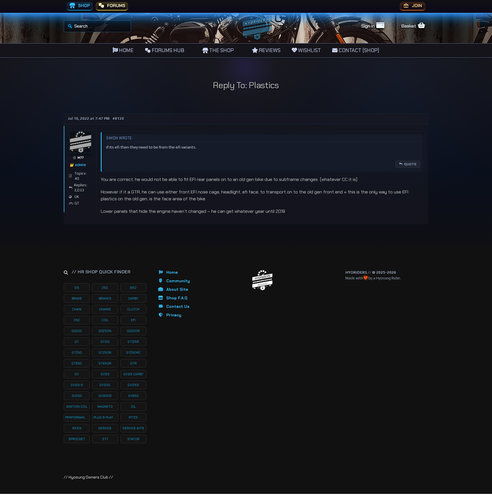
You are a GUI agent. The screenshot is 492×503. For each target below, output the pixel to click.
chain (76, 309)
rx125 (76, 428)
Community (178, 280)
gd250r (133, 331)
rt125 (133, 417)
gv (77, 374)
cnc (77, 320)
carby (133, 298)
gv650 (133, 396)
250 (105, 288)
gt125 (105, 342)
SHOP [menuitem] (83, 6)
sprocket (76, 439)
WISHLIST (309, 50)
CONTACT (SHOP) (358, 50)
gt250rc (133, 352)
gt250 (77, 352)
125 (76, 288)
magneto (105, 407)
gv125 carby (133, 374)
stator (133, 439)
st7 (105, 439)
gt (77, 342)
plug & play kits (105, 417)
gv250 (77, 396)
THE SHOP (221, 50)
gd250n (105, 331)
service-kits (133, 428)
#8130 (118, 118)
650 (133, 288)
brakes (105, 298)
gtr (133, 363)
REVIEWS (269, 50)
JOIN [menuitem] (416, 6)
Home (172, 272)
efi (133, 320)
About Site (177, 289)
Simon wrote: (119, 138)
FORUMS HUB (167, 50)
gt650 (76, 363)
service (105, 428)
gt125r (133, 342)
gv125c (104, 385)
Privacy (173, 315)
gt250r (105, 352)
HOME (126, 50)
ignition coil (76, 407)
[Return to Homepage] (262, 280)
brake (77, 298)
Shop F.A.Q (176, 297)
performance (77, 417)
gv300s (105, 396)
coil (105, 320)
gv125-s (77, 385)
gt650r (105, 363)
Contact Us (177, 306)
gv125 (105, 374)
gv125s (133, 385)
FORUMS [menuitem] (115, 6)
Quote (410, 164)
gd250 (76, 331)
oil (133, 407)
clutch (133, 309)
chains (105, 309)
